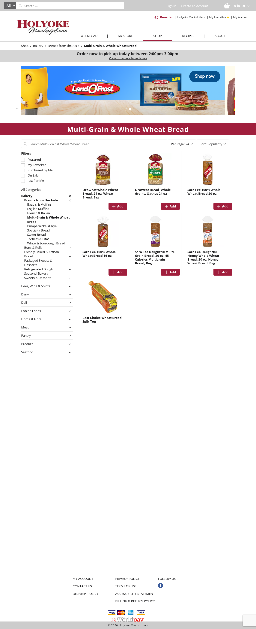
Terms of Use (125, 586)
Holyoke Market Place (191, 17)
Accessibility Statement (135, 594)
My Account (83, 579)
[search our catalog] (20, 5)
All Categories (31, 189)
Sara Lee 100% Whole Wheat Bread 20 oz (204, 192)
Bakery (38, 46)
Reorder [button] (166, 17)
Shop (24, 46)
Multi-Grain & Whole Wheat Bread (110, 46)
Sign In (171, 6)
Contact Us (82, 586)
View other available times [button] (128, 58)
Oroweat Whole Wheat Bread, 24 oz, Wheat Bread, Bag (100, 193)
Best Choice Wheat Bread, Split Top (102, 320)
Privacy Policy (127, 579)
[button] (128, 90)
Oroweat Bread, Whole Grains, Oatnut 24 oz (153, 192)
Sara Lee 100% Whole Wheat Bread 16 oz (99, 254)
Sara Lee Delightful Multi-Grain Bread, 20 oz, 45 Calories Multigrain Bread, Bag (155, 257)
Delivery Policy (85, 594)
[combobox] (10, 5)
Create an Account (194, 6)
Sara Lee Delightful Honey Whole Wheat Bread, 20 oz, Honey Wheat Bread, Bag (203, 257)
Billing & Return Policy (135, 601)
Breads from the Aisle (63, 46)
